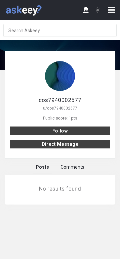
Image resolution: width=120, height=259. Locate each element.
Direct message (60, 144)
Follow (60, 130)
